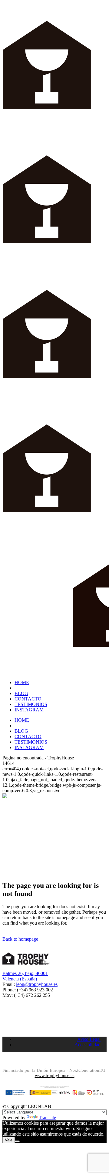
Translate (47, 1117)
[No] (17, 1141)
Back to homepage (20, 939)
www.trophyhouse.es (54, 1075)
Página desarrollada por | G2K (54, 1061)
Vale (8, 1140)
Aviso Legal (89, 1039)
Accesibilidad (87, 1044)
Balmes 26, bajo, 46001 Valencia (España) (25, 976)
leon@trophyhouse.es (37, 984)
